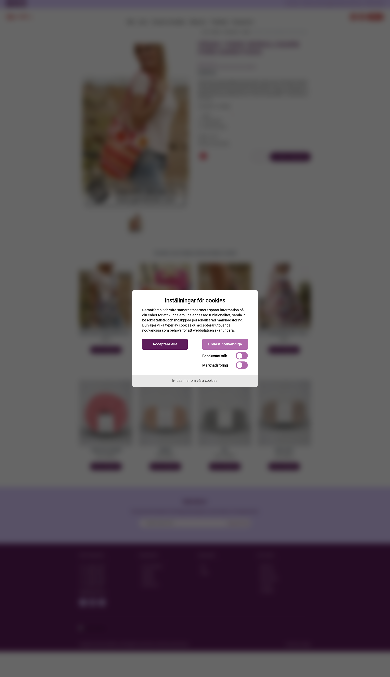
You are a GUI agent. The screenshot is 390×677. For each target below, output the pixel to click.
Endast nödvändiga (225, 344)
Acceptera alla (165, 344)
